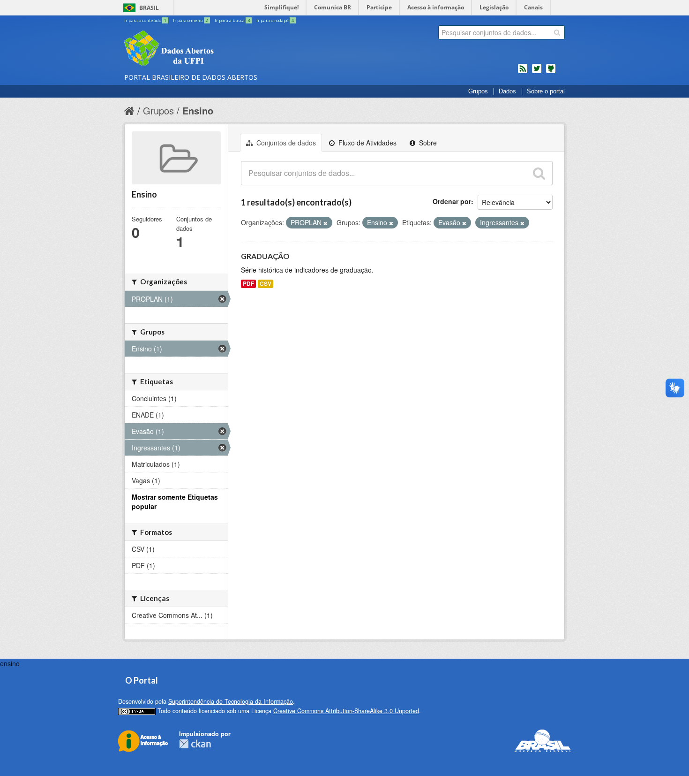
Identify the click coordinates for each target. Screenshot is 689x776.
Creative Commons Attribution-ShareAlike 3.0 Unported (346, 711)
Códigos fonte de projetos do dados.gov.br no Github (550, 72)
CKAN (195, 744)
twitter (536, 72)
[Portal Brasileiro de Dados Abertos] (225, 49)
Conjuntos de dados (285, 142)
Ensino (197, 110)
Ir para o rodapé (275, 20)
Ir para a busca (232, 20)
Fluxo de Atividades (367, 142)
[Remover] (325, 223)
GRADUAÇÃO (265, 255)
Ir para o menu (190, 20)
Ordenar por (452, 201)
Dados (507, 91)
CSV (265, 284)
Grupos (478, 91)
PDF (248, 284)
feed (522, 72)
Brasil (149, 8)
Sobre (427, 142)
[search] (557, 32)
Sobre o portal (546, 91)
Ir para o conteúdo (145, 20)
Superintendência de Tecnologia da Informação (230, 701)
